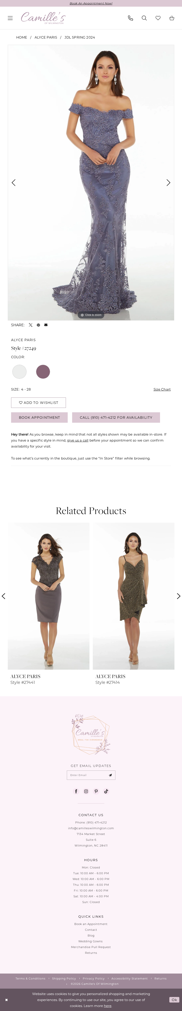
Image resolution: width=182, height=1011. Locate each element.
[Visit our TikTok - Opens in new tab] (106, 791)
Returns (91, 952)
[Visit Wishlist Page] (158, 18)
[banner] (43, 18)
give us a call (77, 440)
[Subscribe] (110, 775)
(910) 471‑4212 (97, 822)
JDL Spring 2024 (80, 37)
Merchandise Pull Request (91, 947)
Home (21, 37)
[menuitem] (10, 18)
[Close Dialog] (6, 1000)
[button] (10, 18)
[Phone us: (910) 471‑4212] (130, 18)
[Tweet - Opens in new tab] (30, 325)
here (107, 1005)
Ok (174, 999)
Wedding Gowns (91, 941)
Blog (91, 935)
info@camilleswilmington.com (91, 828)
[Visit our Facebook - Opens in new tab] (76, 791)
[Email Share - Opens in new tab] (45, 325)
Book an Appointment (91, 924)
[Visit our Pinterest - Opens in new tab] (96, 791)
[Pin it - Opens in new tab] (38, 325)
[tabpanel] (91, 182)
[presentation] (48, 596)
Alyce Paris (46, 37)
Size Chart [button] (162, 389)
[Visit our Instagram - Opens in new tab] (86, 791)
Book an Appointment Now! (91, 3)
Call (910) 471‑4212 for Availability (116, 417)
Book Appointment (39, 417)
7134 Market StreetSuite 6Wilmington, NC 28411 (91, 839)
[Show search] (144, 18)
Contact (91, 929)
